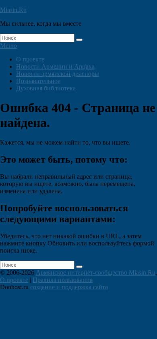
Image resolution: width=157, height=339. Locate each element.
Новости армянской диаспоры (57, 73)
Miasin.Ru (13, 9)
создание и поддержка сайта (69, 287)
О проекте (30, 59)
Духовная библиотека (46, 88)
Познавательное (38, 81)
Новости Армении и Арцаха (55, 66)
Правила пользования (63, 279)
